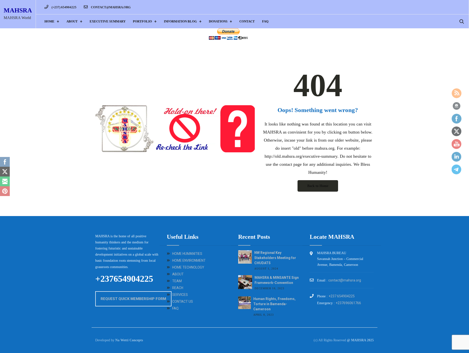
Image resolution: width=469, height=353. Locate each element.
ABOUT (72, 21)
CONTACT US (182, 301)
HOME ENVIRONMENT (189, 260)
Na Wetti (121, 340)
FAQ (265, 21)
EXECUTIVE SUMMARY (108, 21)
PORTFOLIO (142, 21)
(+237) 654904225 (63, 7)
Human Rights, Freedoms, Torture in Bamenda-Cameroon (274, 304)
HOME (49, 21)
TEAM (177, 281)
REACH (177, 288)
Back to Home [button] (317, 186)
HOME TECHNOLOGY (188, 267)
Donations (218, 21)
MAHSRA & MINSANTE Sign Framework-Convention (277, 280)
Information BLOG (180, 21)
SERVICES (180, 295)
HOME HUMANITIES (187, 254)
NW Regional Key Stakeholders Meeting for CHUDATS (275, 258)
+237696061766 (348, 303)
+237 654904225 (342, 296)
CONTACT (247, 21)
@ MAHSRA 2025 (360, 340)
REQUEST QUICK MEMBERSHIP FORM (133, 299)
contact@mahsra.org (110, 7)
